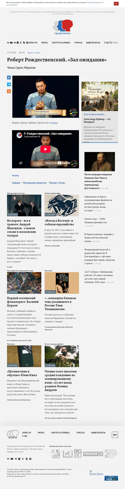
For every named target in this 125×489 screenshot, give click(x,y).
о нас (106, 42)
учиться (78, 42)
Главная (16, 182)
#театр (9, 267)
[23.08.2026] (62, 273)
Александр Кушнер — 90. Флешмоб (97, 120)
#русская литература (22, 400)
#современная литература (55, 327)
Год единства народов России (20, 270)
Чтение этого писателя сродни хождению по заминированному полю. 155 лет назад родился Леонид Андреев (61, 381)
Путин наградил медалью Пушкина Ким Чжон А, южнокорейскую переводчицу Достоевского (98, 181)
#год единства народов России (19, 340)
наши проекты (93, 42)
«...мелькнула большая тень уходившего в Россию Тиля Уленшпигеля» (60, 303)
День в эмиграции (52, 193)
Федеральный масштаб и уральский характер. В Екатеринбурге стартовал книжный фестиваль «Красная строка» (99, 256)
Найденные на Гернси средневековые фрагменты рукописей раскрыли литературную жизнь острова (98, 203)
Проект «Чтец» (34, 52)
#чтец (15, 175)
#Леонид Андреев (70, 418)
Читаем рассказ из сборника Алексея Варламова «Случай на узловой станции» (60, 318)
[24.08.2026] (24, 195)
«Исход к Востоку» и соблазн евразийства (59, 222)
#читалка (10, 400)
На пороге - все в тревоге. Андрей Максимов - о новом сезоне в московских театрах (21, 228)
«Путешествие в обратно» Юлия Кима (22, 373)
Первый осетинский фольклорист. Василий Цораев (23, 301)
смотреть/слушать (61, 42)
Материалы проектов (34, 182)
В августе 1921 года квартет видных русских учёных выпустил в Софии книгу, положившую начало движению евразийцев (61, 235)
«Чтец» (54, 122)
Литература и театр (16, 193)
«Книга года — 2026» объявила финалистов (95, 222)
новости (33, 42)
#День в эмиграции (52, 246)
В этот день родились (54, 344)
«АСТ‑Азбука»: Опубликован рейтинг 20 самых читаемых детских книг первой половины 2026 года (99, 277)
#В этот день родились (53, 418)
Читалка (48, 270)
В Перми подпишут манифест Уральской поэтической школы (99, 238)
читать (44, 42)
